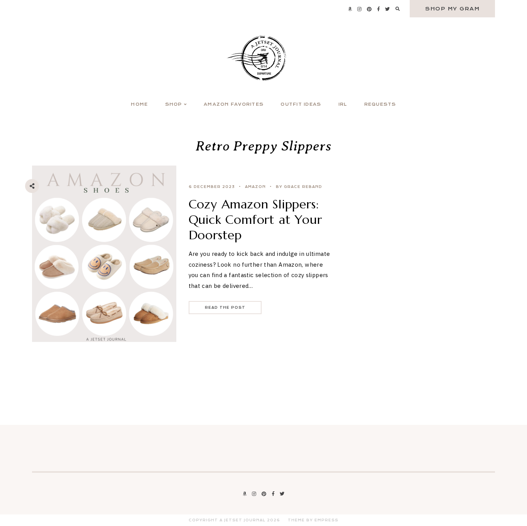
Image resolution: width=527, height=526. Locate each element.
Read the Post (225, 308)
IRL (342, 104)
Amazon (255, 187)
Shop (173, 104)
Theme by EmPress (313, 520)
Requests (380, 104)
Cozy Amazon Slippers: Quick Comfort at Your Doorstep (255, 219)
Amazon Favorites (234, 104)
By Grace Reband (299, 187)
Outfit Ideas (300, 104)
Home (139, 104)
